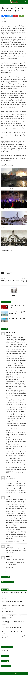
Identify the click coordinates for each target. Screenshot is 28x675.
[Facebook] (4, 16)
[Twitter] (10, 16)
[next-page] (4, 325)
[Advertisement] (14, 261)
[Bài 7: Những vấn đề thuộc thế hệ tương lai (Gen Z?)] (4, 313)
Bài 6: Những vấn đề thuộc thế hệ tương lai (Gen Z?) (13, 601)
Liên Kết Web (5, 656)
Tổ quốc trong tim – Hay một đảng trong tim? (12, 631)
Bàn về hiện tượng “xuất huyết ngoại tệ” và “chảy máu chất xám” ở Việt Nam (14, 616)
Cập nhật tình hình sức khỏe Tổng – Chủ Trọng (7, 281)
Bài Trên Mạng (9, 5)
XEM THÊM (14, 301)
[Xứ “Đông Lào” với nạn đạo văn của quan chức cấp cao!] (4, 307)
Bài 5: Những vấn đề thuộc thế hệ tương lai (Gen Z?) (13, 627)
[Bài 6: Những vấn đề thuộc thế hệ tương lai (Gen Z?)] (4, 320)
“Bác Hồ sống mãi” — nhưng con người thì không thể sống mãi (13, 636)
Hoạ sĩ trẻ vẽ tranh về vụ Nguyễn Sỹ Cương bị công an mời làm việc (13, 606)
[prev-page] (2, 325)
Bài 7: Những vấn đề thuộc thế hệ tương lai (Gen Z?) (13, 596)
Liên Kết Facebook (6, 666)
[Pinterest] (15, 16)
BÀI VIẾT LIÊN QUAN (6, 301)
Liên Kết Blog (5, 661)
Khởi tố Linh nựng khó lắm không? (21, 281)
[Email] (21, 16)
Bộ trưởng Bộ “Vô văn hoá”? (8, 611)
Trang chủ (3, 5)
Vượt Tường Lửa (5, 576)
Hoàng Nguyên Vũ (8, 273)
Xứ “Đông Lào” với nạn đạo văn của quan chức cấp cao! (14, 592)
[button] (2, 2)
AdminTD (4, 12)
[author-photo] (14, 293)
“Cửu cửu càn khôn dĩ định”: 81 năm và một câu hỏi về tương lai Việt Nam (13, 622)
